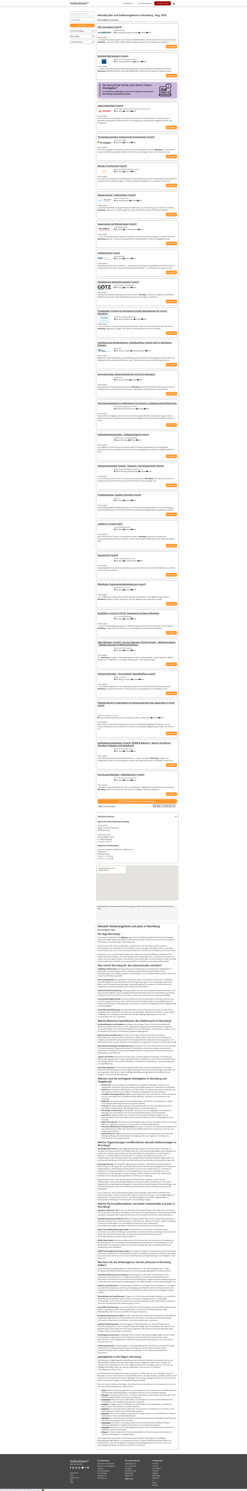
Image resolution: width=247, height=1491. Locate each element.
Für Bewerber (127, 3)
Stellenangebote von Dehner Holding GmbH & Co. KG (104, 560)
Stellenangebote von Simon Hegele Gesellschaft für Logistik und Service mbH (104, 111)
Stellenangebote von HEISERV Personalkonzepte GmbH (104, 319)
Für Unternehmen (144, 3)
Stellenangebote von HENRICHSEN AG (104, 32)
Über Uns (129, 1478)
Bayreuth (105, 1413)
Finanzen (155, 1471)
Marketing (156, 1476)
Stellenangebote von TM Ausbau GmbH (104, 142)
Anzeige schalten (162, 3)
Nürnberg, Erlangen (122, 351)
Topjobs (100, 1468)
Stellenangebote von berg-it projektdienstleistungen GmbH (104, 171)
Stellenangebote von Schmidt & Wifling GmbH (104, 529)
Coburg (104, 1432)
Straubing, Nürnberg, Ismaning (127, 33)
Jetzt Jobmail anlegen (107, 806)
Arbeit (154, 1483)
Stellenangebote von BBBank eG (104, 350)
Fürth (104, 1390)
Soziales (155, 1466)
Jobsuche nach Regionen (106, 1466)
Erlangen (105, 1395)
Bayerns (124, 937)
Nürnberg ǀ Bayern (122, 380)
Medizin (155, 1473)
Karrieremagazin (103, 1471)
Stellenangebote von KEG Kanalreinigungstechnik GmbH (104, 408)
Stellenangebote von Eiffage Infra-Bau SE (104, 679)
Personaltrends (130, 1466)
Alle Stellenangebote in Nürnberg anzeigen (137, 801)
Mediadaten (129, 1473)
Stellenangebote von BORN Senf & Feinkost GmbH (104, 751)
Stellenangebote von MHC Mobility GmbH (104, 229)
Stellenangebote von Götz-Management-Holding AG (104, 287)
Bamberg (105, 1409)
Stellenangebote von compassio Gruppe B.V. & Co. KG (104, 711)
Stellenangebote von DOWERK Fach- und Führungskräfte (104, 440)
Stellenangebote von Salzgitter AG (104, 379)
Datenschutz (74, 1478)
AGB (71, 1475)
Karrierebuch (102, 1478)
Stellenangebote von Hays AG (104, 500)
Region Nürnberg (122, 440)
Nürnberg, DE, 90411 (123, 679)
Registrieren (101, 1476)
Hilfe (71, 1482)
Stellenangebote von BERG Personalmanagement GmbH (104, 61)
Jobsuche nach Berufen (105, 1464)
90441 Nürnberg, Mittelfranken (126, 471)
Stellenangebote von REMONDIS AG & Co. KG (104, 589)
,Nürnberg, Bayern (122, 200)
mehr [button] (38, 1490)
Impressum (74, 1473)
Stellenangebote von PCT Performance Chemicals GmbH (104, 780)
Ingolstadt (105, 1427)
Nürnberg (147, 15)
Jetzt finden (82, 25)
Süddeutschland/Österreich (125, 409)
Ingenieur (155, 1478)
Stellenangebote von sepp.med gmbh (104, 258)
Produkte (128, 1468)
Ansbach (105, 1404)
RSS (71, 1480)
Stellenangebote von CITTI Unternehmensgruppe (104, 618)
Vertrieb (155, 1464)
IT (153, 1480)
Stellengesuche (130, 1464)
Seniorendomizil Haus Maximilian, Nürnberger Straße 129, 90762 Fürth (125, 718)
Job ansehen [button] (171, 47)
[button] (154, 806)
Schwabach (106, 1400)
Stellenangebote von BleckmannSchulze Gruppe (104, 650)
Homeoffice (156, 1468)
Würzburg (105, 1418)
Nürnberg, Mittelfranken (124, 62)
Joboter (155, 1485)
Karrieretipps (102, 1473)
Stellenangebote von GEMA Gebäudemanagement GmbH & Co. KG (104, 471)
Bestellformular (130, 1471)
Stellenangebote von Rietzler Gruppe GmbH (104, 200)
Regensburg (106, 1423)
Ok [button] (43, 1490)
